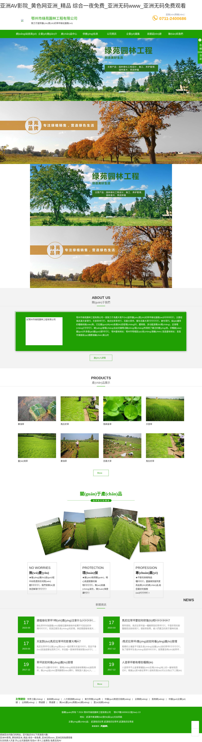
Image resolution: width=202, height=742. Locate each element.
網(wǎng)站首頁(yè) (26, 34)
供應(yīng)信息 (90, 34)
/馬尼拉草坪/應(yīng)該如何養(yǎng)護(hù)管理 (149, 641)
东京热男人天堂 (7, 740)
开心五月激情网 (22, 740)
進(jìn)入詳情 (100, 358)
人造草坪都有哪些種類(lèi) (137, 662)
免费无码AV (55, 740)
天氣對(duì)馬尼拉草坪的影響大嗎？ (59, 641)
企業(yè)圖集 (133, 34)
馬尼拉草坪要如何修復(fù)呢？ (146, 620)
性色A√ (33, 740)
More (99, 473)
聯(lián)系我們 (175, 34)
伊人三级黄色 (43, 740)
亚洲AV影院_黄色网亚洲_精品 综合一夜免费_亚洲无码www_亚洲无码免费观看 (93, 6)
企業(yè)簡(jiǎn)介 (47, 34)
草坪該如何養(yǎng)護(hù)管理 (55, 662)
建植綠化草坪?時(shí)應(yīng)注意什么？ (67, 620)
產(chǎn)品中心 (69, 34)
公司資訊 (111, 34)
